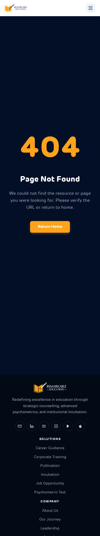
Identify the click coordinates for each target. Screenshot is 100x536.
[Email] (20, 426)
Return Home (50, 227)
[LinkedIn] (32, 426)
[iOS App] (80, 426)
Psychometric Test (50, 492)
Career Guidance (50, 448)
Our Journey (50, 519)
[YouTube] (44, 426)
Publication (50, 466)
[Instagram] (56, 426)
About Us (50, 511)
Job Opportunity (50, 483)
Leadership (50, 528)
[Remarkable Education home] (16, 8)
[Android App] (68, 426)
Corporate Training (50, 457)
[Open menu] (90, 8)
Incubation (50, 475)
